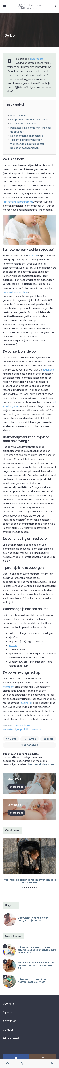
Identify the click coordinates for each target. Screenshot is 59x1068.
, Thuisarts (24, 725)
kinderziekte (36, 59)
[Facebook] (16, 1057)
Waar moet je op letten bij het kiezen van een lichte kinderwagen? (29, 881)
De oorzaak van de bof (23, 123)
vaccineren (26, 703)
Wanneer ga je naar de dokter (27, 144)
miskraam (8, 686)
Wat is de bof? (18, 115)
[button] (23, 887)
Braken (13, 645)
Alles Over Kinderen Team (41, 764)
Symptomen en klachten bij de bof (29, 119)
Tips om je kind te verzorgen (26, 140)
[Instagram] (43, 1057)
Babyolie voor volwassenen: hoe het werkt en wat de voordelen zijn (36, 965)
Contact (8, 1029)
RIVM (16, 725)
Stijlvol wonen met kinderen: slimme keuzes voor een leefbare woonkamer (37, 950)
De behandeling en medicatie (26, 135)
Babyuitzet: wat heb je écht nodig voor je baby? (33, 919)
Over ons (8, 1003)
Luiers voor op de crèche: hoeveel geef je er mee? (32, 981)
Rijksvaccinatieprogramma (18, 201)
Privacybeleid (11, 1038)
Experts (7, 1012)
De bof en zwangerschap (24, 148)
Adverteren (9, 1021)
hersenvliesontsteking (15, 292)
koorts (33, 255)
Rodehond (48, 369)
